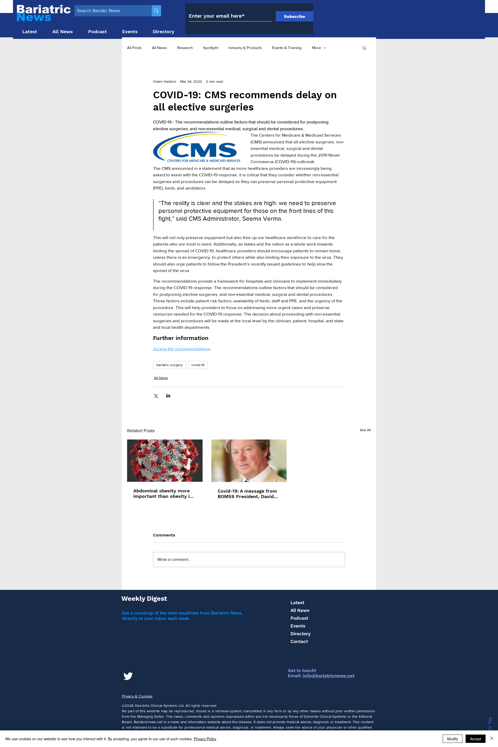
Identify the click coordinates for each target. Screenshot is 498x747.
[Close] (492, 739)
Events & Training (287, 47)
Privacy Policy (205, 738)
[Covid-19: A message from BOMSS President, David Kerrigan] (249, 460)
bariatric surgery (169, 365)
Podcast (299, 618)
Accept (475, 738)
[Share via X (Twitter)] (155, 395)
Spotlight (210, 47)
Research (185, 47)
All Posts (134, 47)
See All (365, 430)
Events (297, 626)
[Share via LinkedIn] (168, 395)
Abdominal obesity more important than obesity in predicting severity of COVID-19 (162, 493)
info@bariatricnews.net (329, 675)
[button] (364, 48)
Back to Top (489, 730)
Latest (297, 602)
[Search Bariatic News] (156, 10)
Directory (300, 633)
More (316, 47)
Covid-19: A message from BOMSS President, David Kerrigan (247, 493)
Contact (299, 641)
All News (159, 47)
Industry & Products (245, 47)
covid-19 (197, 365)
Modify (452, 738)
